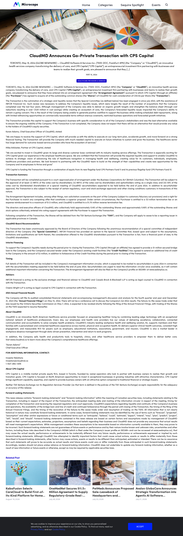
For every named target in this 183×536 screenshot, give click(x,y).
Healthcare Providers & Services (92, 81)
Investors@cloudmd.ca (17, 360)
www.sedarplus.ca (158, 269)
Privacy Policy (37, 529)
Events (156, 5)
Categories (105, 5)
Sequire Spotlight (132, 5)
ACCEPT (140, 526)
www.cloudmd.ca (18, 339)
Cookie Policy (58, 529)
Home (86, 5)
